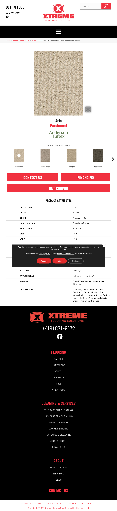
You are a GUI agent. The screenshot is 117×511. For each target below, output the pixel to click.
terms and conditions (65, 254)
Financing (85, 177)
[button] (106, 6)
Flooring (15, 40)
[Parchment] (19, 155)
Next (113, 155)
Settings (75, 261)
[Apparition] (98, 155)
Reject (59, 261)
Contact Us (32, 177)
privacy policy (44, 254)
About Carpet (25, 40)
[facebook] (7, 16)
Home (8, 40)
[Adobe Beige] (45, 155)
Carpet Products (37, 40)
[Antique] (71, 155)
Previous (4, 155)
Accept (44, 261)
